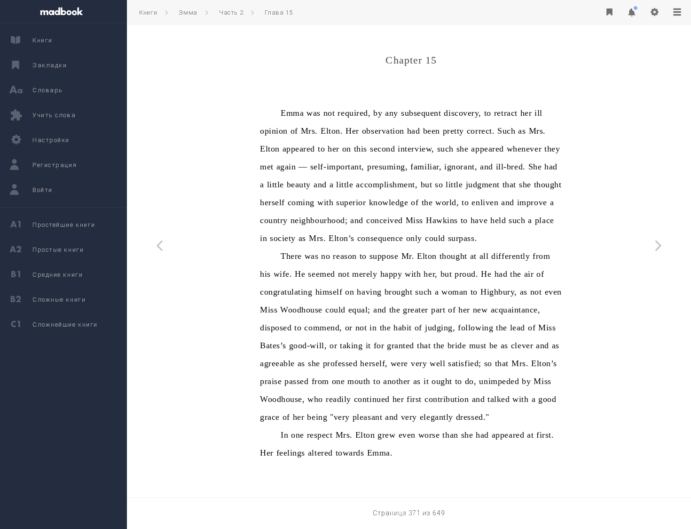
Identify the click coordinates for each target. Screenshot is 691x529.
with (325, 202)
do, (471, 381)
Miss (414, 220)
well (437, 363)
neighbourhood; (319, 220)
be (493, 345)
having (369, 292)
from (541, 256)
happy (391, 274)
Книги (148, 12)
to (487, 113)
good (547, 399)
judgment (483, 184)
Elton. (332, 131)
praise (271, 381)
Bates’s (273, 345)
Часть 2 (231, 12)
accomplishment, (386, 184)
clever (522, 345)
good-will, (308, 345)
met (267, 166)
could (435, 238)
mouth (358, 381)
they (552, 148)
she (462, 148)
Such (506, 131)
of (294, 131)
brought (399, 292)
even (553, 292)
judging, (440, 327)
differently (510, 256)
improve (532, 202)
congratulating (286, 292)
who (315, 399)
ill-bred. (511, 166)
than (450, 435)
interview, (416, 148)
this (360, 148)
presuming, (387, 166)
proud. (466, 274)
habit (402, 327)
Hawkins (442, 220)
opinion (274, 131)
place (544, 220)
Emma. (380, 452)
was (313, 113)
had (413, 131)
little (275, 184)
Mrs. (309, 131)
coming (301, 202)
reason (344, 256)
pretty (453, 131)
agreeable (277, 363)
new (480, 309)
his (265, 274)
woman (454, 292)
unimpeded (499, 381)
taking (351, 345)
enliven (484, 202)
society (283, 238)
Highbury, (498, 292)
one (338, 381)
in (263, 238)
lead (517, 327)
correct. (481, 131)
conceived (384, 220)
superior (351, 202)
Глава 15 (278, 12)
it (368, 345)
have (479, 220)
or (349, 327)
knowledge (388, 202)
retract (506, 113)
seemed (321, 274)
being (317, 417)
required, (354, 113)
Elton (270, 148)
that (509, 184)
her (526, 113)
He (300, 274)
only (414, 238)
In (284, 435)
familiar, (425, 166)
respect (320, 435)
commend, (323, 327)
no (325, 256)
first (414, 399)
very (419, 363)
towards (350, 452)
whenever (524, 148)
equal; (359, 309)
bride (457, 345)
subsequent (421, 113)
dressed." (472, 417)
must (478, 345)
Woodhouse (301, 309)
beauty (299, 184)
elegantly (436, 417)
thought (548, 184)
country (274, 220)
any (391, 113)
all (484, 256)
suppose (384, 256)
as (522, 131)
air (529, 274)
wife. (283, 274)
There (291, 256)
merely (364, 274)
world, (447, 202)
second (382, 148)
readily (338, 399)
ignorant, (460, 166)
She (535, 166)
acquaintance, (516, 309)
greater (415, 309)
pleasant (367, 417)
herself (272, 202)
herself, (373, 363)
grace (270, 417)
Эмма (188, 12)
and (486, 166)
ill (538, 113)
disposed (275, 327)
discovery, (462, 113)
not (329, 113)
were (399, 363)
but (426, 184)
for (379, 345)
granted (400, 345)
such (445, 148)
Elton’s (341, 238)
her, (430, 274)
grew (386, 435)
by (377, 113)
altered (320, 452)
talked (498, 399)
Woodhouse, (282, 399)
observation (383, 131)
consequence (380, 238)
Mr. (408, 256)
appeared (299, 148)
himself (329, 292)
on (346, 148)
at (473, 256)
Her (352, 131)
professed (340, 363)
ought (442, 381)
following (475, 327)
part (438, 309)
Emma (292, 113)
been (431, 131)
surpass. (462, 238)
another (396, 381)
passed (296, 381)
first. (545, 435)
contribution (446, 399)
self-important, (337, 166)
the (427, 202)
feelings (290, 452)
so (439, 184)
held (498, 220)
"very (340, 417)
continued (372, 399)
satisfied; (464, 363)
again (286, 166)
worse (429, 435)
